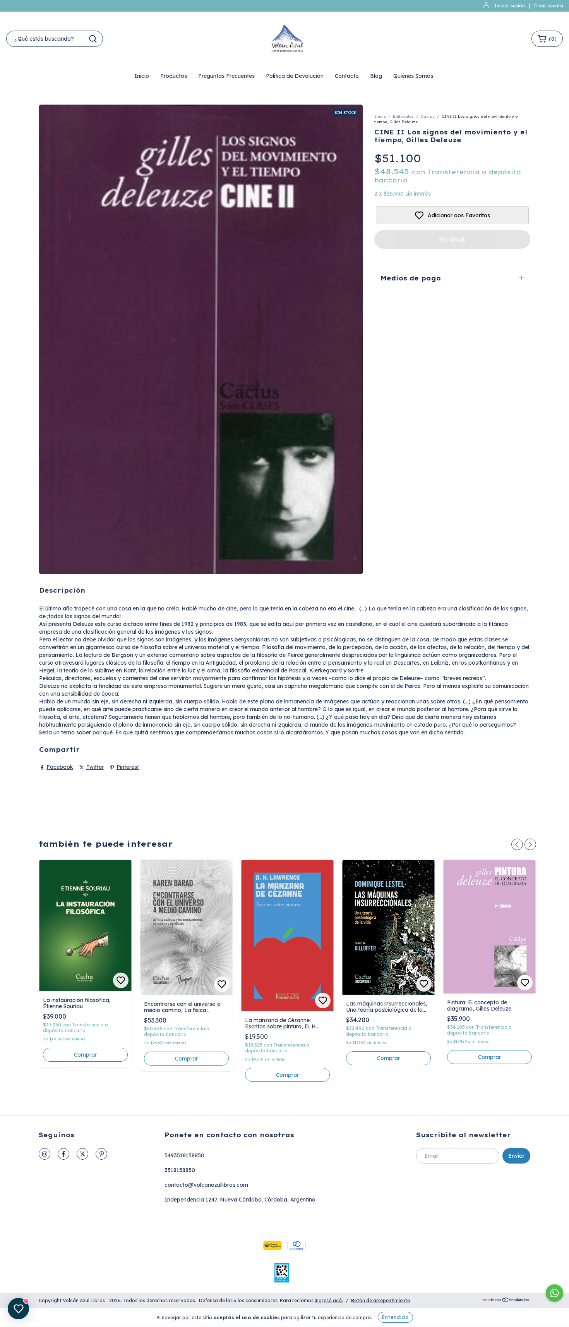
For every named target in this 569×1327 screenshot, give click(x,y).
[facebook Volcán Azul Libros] (63, 1154)
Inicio (141, 75)
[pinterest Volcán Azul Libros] (101, 1154)
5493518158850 (184, 1155)
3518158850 (180, 1170)
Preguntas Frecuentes (226, 75)
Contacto (347, 75)
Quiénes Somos (413, 75)
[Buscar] (93, 39)
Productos (173, 75)
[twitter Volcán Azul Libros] (82, 1154)
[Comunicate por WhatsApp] (554, 1293)
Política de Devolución (295, 75)
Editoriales (403, 116)
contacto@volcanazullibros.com (206, 1184)
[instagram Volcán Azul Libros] (44, 1154)
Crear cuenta (548, 6)
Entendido (395, 1317)
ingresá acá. (329, 1300)
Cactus (428, 116)
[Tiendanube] (506, 1301)
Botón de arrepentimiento (380, 1300)
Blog (376, 75)
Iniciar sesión (509, 6)
